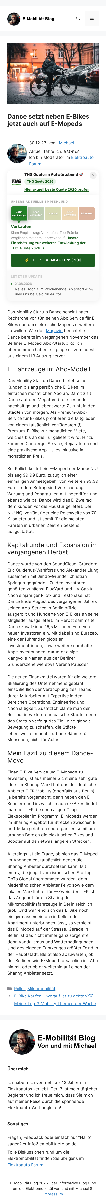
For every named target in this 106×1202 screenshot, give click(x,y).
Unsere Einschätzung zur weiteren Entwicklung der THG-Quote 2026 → (48, 243)
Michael (66, 142)
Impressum (53, 1194)
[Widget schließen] (93, 175)
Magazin (54, 330)
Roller (19, 988)
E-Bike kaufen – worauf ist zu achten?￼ (53, 996)
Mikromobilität (41, 988)
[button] (78, 18)
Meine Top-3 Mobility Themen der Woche (55, 1003)
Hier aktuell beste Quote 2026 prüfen (56, 189)
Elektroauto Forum (25, 1164)
